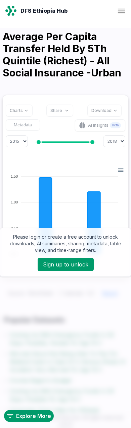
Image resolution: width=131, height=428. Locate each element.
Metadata (23, 125)
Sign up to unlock (65, 264)
